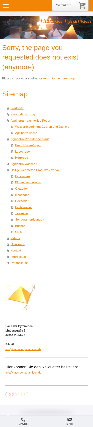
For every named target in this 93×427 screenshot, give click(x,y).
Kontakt (16, 250)
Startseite (17, 108)
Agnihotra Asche (26, 133)
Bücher (20, 225)
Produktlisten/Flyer (28, 145)
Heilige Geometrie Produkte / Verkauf (36, 170)
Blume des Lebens (28, 182)
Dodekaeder (23, 207)
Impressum (18, 256)
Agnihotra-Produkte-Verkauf (30, 139)
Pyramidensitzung (23, 114)
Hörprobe (21, 157)
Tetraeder (21, 213)
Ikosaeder (22, 195)
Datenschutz (19, 262)
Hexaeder (22, 201)
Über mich (18, 244)
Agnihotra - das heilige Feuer (30, 120)
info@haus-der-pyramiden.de (23, 349)
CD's (18, 232)
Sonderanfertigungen (29, 219)
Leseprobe (22, 151)
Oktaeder (21, 188)
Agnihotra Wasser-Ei (24, 164)
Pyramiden (22, 176)
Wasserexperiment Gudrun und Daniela (42, 126)
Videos (15, 238)
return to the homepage (59, 78)
